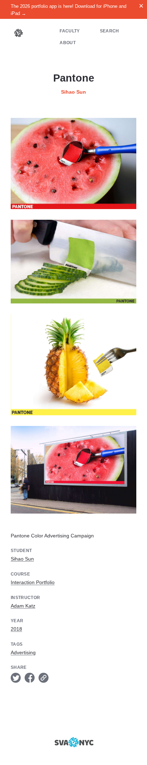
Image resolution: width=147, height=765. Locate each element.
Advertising (23, 652)
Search (109, 30)
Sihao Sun (73, 92)
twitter (16, 678)
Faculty (70, 30)
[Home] (18, 34)
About (68, 42)
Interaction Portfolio (33, 582)
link (44, 678)
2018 (16, 629)
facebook (30, 678)
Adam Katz (23, 606)
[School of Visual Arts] (73, 742)
